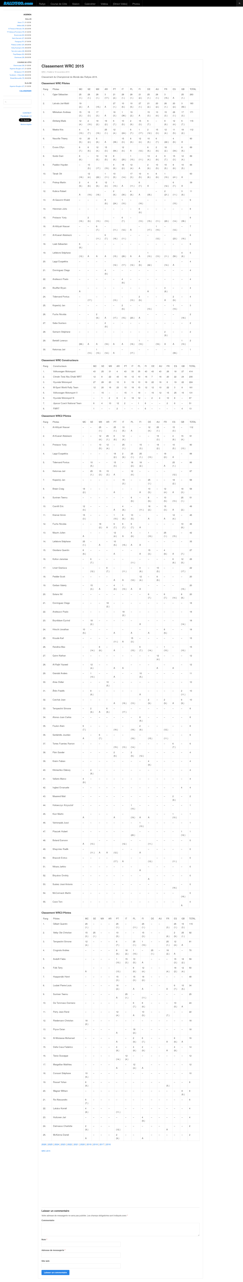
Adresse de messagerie (53, 1250)
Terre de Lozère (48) (17, 51)
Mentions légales (26, 124)
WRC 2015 (45, 1150)
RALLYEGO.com (18, 3)
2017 (102, 1144)
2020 (82, 1144)
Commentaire (47, 1220)
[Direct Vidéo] (120, 3)
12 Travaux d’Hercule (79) (16, 29)
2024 (56, 1144)
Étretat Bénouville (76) (17, 78)
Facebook (25, 116)
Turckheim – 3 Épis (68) (17, 75)
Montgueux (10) (19, 72)
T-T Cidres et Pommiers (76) (15, 32)
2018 (95, 1144)
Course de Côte (59, 3)
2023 (63, 1144)
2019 (89, 1144)
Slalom (76, 3)
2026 (43, 1144)
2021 (76, 1144)
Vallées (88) (20, 25)
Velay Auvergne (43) (17, 48)
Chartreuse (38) (19, 57)
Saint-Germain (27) (18, 38)
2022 (69, 1144)
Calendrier (90, 3)
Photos (136, 3)
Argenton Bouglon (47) (17, 69)
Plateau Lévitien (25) (17, 45)
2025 (50, 1144)
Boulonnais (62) (19, 35)
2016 (108, 1144)
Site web (45, 1260)
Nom (44, 1239)
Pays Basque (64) (18, 54)
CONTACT (27, 112)
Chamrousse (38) (18, 65)
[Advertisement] (139, 33)
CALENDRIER (25, 91)
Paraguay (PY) (19, 41)
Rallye (42, 3)
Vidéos (104, 3)
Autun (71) (21, 22)
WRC (43, 71)
